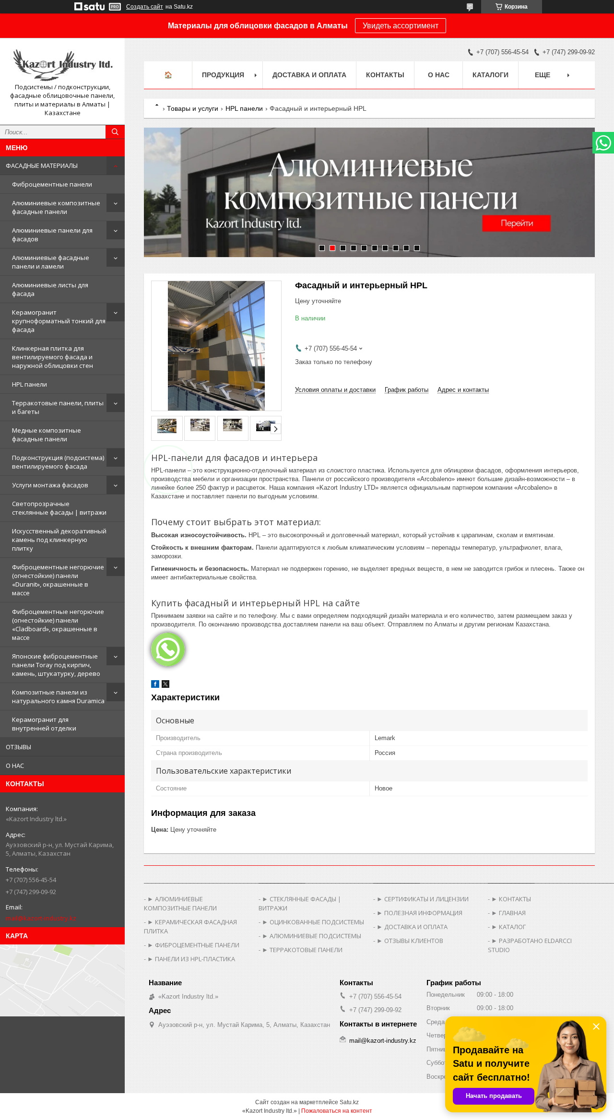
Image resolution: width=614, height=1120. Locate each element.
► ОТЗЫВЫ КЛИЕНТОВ (410, 940)
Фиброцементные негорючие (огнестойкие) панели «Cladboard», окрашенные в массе (58, 624)
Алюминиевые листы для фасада (50, 289)
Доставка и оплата (309, 75)
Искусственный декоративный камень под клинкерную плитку (59, 540)
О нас (438, 75)
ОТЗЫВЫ (18, 747)
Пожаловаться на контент (336, 1111)
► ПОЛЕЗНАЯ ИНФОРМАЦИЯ (419, 912)
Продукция (223, 75)
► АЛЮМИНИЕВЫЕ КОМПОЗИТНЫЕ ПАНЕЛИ (180, 903)
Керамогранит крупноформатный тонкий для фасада (59, 321)
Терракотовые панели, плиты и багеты (58, 407)
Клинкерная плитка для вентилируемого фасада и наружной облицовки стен (52, 357)
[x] (165, 685)
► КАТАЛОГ (508, 926)
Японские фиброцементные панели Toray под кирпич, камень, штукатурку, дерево (56, 665)
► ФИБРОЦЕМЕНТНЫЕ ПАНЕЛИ (193, 945)
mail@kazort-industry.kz (41, 918)
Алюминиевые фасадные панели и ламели (50, 262)
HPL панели (29, 384)
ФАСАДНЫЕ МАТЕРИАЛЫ (42, 165)
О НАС (15, 765)
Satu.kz (349, 1102)
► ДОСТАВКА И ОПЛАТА (412, 926)
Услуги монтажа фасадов (50, 485)
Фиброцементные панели (52, 184)
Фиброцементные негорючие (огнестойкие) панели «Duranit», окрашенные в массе (58, 580)
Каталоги (490, 75)
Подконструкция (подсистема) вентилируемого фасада (58, 462)
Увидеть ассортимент (400, 26)
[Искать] (115, 132)
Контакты (385, 75)
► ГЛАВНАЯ (508, 912)
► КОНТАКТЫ (511, 899)
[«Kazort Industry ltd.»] (62, 64)
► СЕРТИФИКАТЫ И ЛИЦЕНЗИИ (423, 899)
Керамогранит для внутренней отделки (44, 723)
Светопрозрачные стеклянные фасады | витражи (59, 508)
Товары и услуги (192, 108)
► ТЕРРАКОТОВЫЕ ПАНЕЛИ (302, 949)
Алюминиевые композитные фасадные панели (56, 207)
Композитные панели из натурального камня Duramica (58, 696)
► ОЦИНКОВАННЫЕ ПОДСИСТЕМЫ (313, 922)
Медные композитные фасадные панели (46, 434)
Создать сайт (144, 6)
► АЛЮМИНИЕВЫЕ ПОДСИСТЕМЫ (311, 935)
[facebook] (155, 685)
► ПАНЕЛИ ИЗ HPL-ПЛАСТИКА (191, 959)
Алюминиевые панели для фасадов (52, 234)
